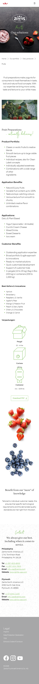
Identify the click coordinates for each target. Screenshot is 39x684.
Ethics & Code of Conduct (13, 641)
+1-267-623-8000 (12, 563)
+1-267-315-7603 (13, 566)
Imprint (6, 632)
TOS (5, 638)
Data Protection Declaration (13, 635)
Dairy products (28, 59)
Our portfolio (14, 59)
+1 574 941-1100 (12, 593)
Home (4, 59)
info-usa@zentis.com (16, 569)
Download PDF (19, 398)
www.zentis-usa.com (18, 572)
